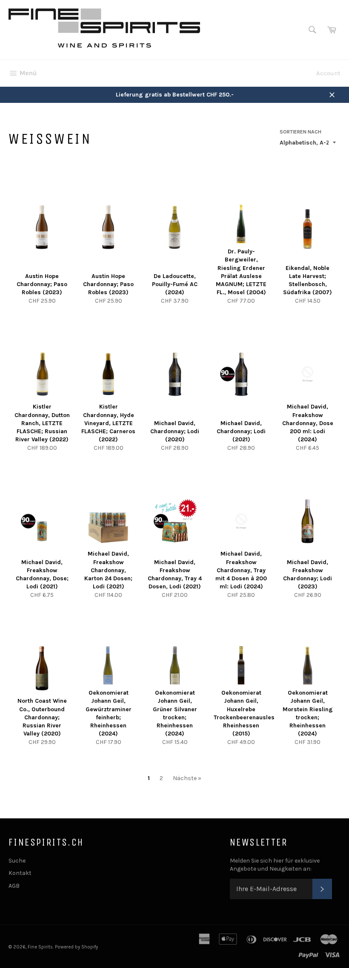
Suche (17, 860)
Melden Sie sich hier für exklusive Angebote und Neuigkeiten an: (275, 864)
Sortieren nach (300, 132)
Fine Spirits (40, 947)
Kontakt (20, 873)
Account (328, 73)
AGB (14, 885)
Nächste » (187, 778)
